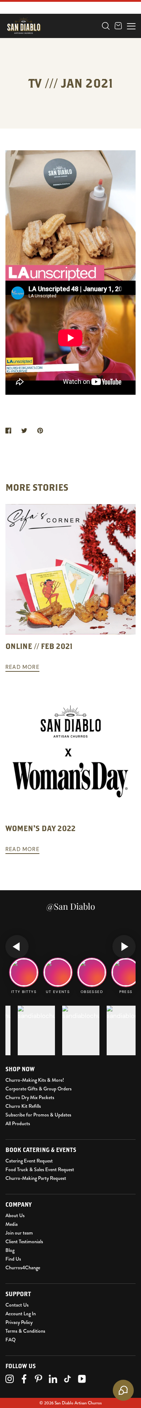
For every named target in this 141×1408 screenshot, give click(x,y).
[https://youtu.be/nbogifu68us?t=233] (70, 393)
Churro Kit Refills (23, 1106)
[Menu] (131, 25)
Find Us (13, 1258)
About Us (15, 1215)
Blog (9, 1250)
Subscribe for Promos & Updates (38, 1114)
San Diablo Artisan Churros (78, 1403)
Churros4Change (22, 1267)
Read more (22, 667)
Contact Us (17, 1304)
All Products (17, 1123)
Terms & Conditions (25, 1330)
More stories (36, 487)
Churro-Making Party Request (35, 1178)
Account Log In (20, 1313)
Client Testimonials (24, 1241)
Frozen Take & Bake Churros (53, 32)
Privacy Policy (19, 1322)
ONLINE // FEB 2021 (39, 646)
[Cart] (118, 25)
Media (11, 1224)
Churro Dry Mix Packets (29, 1097)
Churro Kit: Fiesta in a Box (50, 43)
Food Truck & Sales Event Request (39, 1169)
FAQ (10, 1339)
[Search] (106, 26)
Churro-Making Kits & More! (34, 1079)
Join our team (19, 1232)
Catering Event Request (29, 1160)
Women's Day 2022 (40, 828)
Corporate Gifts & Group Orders (38, 1088)
